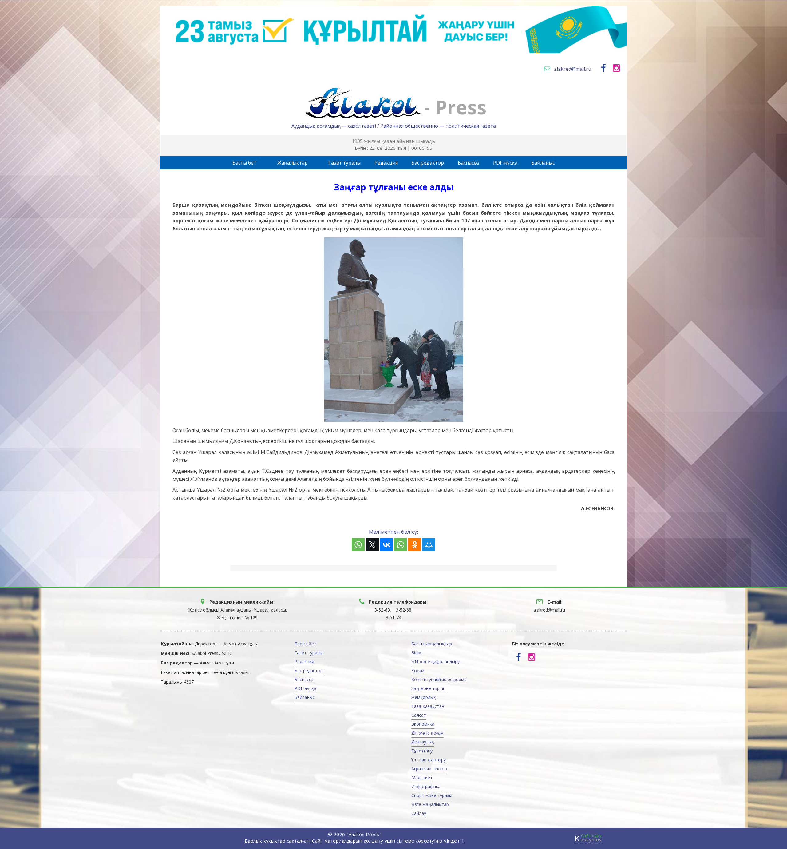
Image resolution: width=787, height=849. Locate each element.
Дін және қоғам (427, 733)
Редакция (386, 162)
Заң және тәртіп (428, 688)
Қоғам (417, 670)
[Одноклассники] (414, 544)
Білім (416, 653)
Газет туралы (344, 162)
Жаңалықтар (292, 162)
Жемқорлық (423, 697)
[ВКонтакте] (386, 544)
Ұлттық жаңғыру (428, 760)
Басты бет (244, 162)
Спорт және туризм (431, 795)
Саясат (418, 715)
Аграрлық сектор (429, 768)
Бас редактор (427, 162)
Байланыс (543, 162)
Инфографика (426, 786)
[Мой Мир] (428, 544)
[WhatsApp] (358, 544)
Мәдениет (422, 777)
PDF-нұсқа (505, 162)
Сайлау (418, 813)
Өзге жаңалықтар (430, 804)
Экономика (422, 724)
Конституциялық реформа (439, 679)
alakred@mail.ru (572, 69)
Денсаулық (422, 742)
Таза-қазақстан (427, 706)
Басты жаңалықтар (431, 644)
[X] (372, 544)
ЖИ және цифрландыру (435, 661)
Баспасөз (468, 162)
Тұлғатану (422, 751)
